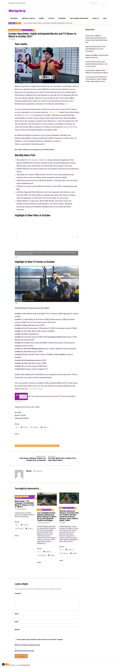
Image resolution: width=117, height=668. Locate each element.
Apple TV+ (18, 445)
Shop (104, 18)
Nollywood (14, 18)
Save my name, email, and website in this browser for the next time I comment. (40, 639)
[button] (77, 237)
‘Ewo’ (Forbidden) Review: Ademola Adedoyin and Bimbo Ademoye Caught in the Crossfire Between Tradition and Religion (46, 516)
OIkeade (12, 39)
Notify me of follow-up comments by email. (27, 645)
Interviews (62, 18)
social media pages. (35, 389)
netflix (49, 445)
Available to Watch (28, 18)
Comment (18, 593)
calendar (18, 401)
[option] (66, 23)
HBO (30, 445)
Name (17, 614)
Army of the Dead (70, 127)
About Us (95, 18)
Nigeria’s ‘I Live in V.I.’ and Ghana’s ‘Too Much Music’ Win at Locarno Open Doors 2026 (44, 23)
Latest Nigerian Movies (15, 30)
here (66, 104)
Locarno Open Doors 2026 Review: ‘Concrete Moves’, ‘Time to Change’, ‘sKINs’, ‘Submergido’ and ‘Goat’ (96, 79)
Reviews (41, 18)
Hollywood (43, 445)
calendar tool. (53, 112)
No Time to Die (28, 115)
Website (17, 629)
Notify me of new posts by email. (24, 651)
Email (17, 621)
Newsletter (55, 445)
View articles (37, 471)
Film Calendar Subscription (79, 18)
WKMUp (63, 522)
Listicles (51, 18)
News (61, 508)
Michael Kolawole (44, 522)
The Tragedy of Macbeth (37, 160)
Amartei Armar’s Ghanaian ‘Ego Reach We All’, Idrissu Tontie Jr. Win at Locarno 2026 (96, 64)
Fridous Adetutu (21, 509)
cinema (25, 445)
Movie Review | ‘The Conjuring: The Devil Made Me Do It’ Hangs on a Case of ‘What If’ (24, 504)
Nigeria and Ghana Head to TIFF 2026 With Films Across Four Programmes (95, 49)
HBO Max (35, 445)
